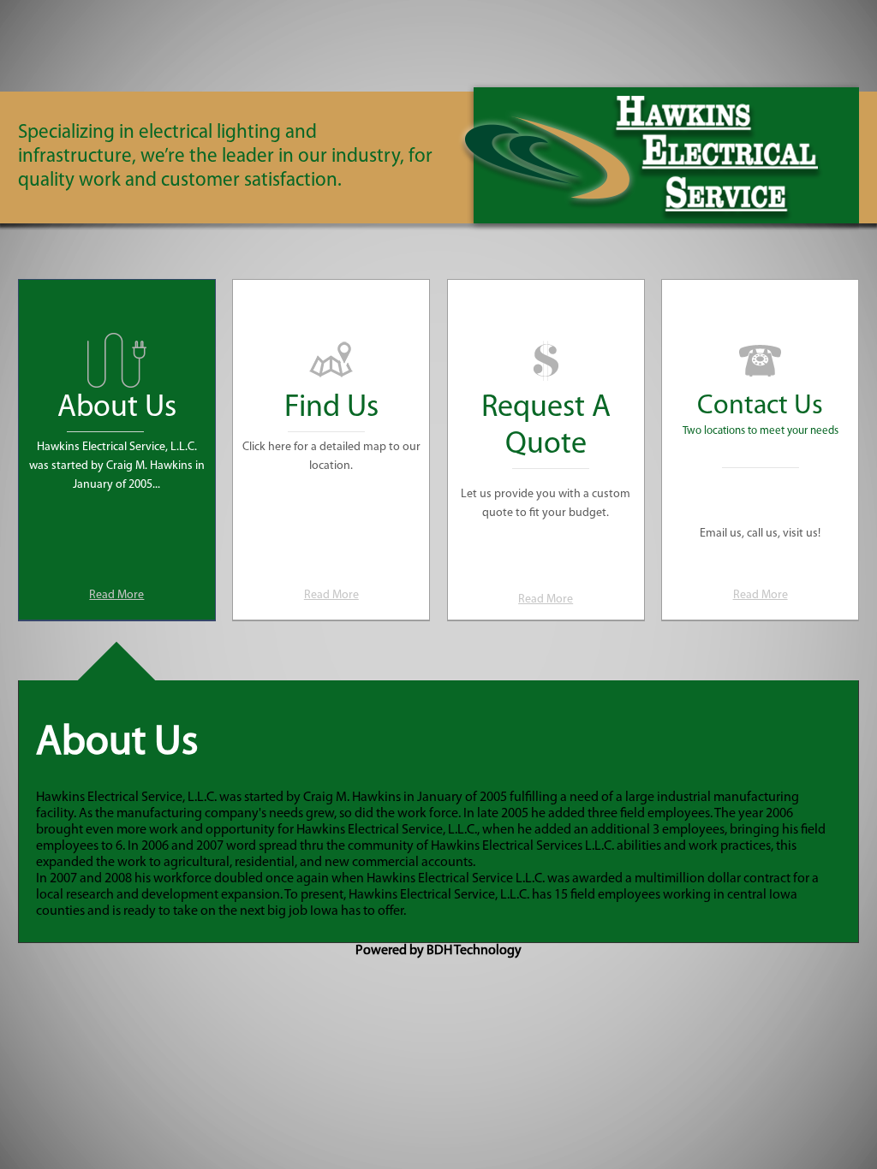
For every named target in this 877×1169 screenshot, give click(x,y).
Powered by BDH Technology (438, 951)
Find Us (331, 408)
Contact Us (760, 406)
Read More (116, 595)
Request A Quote (546, 426)
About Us (116, 408)
